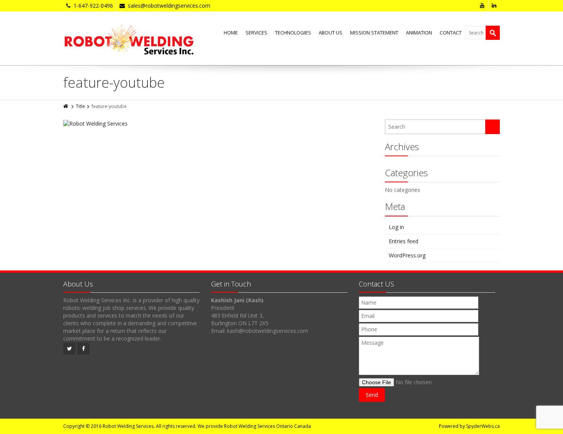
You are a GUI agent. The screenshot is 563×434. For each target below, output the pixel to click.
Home (231, 32)
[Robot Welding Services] (128, 38)
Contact (451, 32)
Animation (419, 32)
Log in (396, 227)
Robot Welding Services (128, 426)
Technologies (293, 32)
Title (80, 106)
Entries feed (403, 241)
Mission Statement (374, 32)
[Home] (66, 106)
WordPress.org (407, 255)
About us (330, 32)
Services (256, 32)
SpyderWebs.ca (483, 426)
